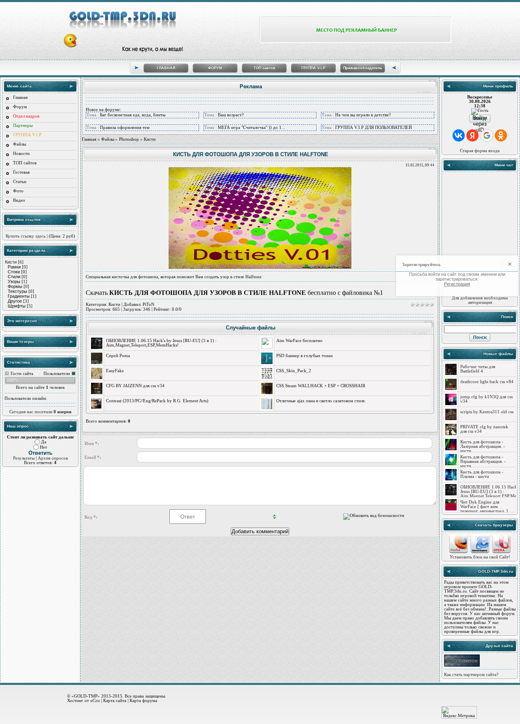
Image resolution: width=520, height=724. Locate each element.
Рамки (14, 266)
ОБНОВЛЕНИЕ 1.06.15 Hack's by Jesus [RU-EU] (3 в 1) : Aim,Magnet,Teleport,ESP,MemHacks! (161, 342)
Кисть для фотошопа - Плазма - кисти (481, 474)
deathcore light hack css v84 (487, 381)
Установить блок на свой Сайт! (480, 557)
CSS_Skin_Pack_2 (293, 371)
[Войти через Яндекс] (472, 135)
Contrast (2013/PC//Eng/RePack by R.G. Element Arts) (157, 401)
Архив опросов (53, 458)
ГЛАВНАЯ (166, 68)
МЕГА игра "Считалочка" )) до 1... (251, 127)
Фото (18, 191)
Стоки (14, 271)
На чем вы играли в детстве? (363, 115)
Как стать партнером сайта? (471, 674)
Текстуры (17, 291)
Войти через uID (479, 118)
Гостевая (21, 172)
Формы (15, 286)
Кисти (11, 262)
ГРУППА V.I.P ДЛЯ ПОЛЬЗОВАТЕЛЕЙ (373, 127)
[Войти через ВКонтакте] (459, 135)
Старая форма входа (480, 150)
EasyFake (115, 371)
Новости (21, 153)
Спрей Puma (118, 355)
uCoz (95, 700)
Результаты (24, 458)
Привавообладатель (362, 68)
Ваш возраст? (231, 115)
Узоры (14, 281)
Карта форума (143, 700)
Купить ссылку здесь (26, 236)
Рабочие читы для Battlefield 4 (477, 368)
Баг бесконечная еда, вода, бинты (132, 115)
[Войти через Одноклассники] (501, 135)
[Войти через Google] (486, 135)
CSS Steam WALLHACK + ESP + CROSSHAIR (320, 386)
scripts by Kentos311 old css (487, 412)
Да (43, 442)
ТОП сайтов (264, 68)
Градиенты (19, 296)
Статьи (19, 181)
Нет (43, 447)
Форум (20, 107)
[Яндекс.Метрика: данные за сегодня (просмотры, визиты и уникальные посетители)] (459, 712)
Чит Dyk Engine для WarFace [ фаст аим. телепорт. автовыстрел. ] (484, 506)
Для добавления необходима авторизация (480, 300)
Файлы (19, 144)
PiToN (148, 304)
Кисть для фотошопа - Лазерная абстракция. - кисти (482, 446)
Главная (20, 97)
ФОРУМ (215, 68)
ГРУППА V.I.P (313, 68)
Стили (14, 276)
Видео (19, 200)
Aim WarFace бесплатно (299, 340)
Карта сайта (114, 700)
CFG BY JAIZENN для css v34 (135, 386)
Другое (15, 301)
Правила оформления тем (125, 127)
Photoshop (129, 139)
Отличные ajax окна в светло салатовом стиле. (321, 401)
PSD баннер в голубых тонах (304, 355)
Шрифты (17, 305)
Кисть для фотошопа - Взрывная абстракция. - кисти (483, 461)
